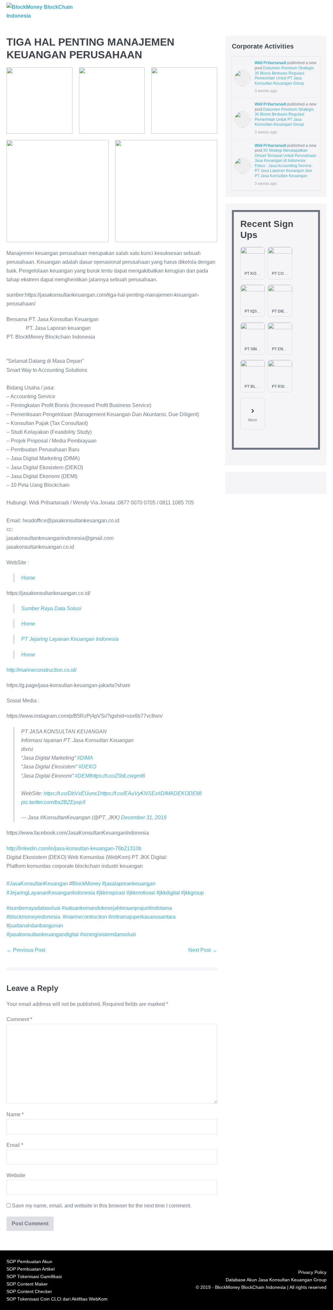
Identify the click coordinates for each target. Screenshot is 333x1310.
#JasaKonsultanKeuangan (37, 883)
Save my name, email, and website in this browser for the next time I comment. (101, 1205)
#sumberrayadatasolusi (33, 908)
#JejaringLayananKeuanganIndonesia (51, 892)
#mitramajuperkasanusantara (142, 917)
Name (15, 1114)
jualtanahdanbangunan (36, 925)
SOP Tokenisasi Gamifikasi (34, 1276)
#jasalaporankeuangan (128, 883)
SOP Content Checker (29, 1291)
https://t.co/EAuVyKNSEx (129, 793)
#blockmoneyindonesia (33, 917)
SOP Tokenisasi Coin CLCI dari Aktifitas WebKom (57, 1299)
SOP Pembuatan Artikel (31, 1269)
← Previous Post (26, 950)
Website (16, 1175)
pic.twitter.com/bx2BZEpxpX (53, 802)
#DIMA (85, 758)
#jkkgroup (192, 892)
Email (15, 1145)
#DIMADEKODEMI (180, 793)
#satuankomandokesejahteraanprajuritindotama (117, 908)
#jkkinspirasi (110, 892)
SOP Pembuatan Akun (29, 1261)
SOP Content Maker (27, 1284)
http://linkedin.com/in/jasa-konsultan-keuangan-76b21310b (74, 848)
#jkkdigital (168, 892)
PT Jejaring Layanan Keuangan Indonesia (70, 639)
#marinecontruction (85, 917)
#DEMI (83, 776)
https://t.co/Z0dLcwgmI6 (118, 776)
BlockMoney (86, 883)
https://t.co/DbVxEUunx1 (72, 793)
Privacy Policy (312, 1272)
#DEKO (87, 766)
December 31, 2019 (143, 817)
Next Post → (202, 950)
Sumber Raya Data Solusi (51, 608)
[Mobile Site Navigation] (325, 11)
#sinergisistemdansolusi (108, 934)
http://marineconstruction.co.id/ (41, 670)
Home (28, 578)
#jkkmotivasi (141, 892)
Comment (19, 1019)
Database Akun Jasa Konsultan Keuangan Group (276, 1279)
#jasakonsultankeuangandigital (43, 934)
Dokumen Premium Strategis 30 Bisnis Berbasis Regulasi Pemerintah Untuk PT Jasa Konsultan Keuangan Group (284, 76)
